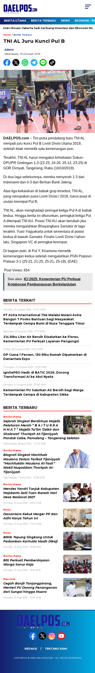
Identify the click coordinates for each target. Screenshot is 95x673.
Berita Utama (15, 20)
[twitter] (42, 638)
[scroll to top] (88, 647)
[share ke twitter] (16, 65)
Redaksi (31, 648)
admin (9, 49)
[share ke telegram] (34, 65)
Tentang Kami (56, 648)
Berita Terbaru (43, 20)
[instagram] (52, 638)
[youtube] (61, 638)
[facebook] (33, 638)
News (65, 20)
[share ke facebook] (7, 65)
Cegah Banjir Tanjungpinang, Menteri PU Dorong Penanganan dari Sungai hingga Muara (30, 588)
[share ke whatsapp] (25, 65)
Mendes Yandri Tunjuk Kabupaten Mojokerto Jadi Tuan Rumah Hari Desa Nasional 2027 (31, 493)
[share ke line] (44, 65)
